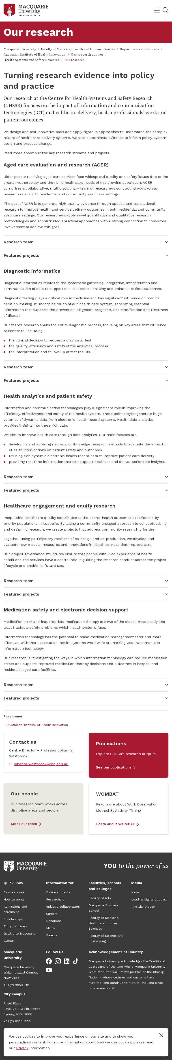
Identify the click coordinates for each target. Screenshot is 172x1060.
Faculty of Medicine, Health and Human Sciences (78, 49)
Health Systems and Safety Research (32, 60)
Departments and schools (139, 49)
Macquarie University (20, 49)
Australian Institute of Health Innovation (35, 55)
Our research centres (87, 55)
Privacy (22, 1048)
